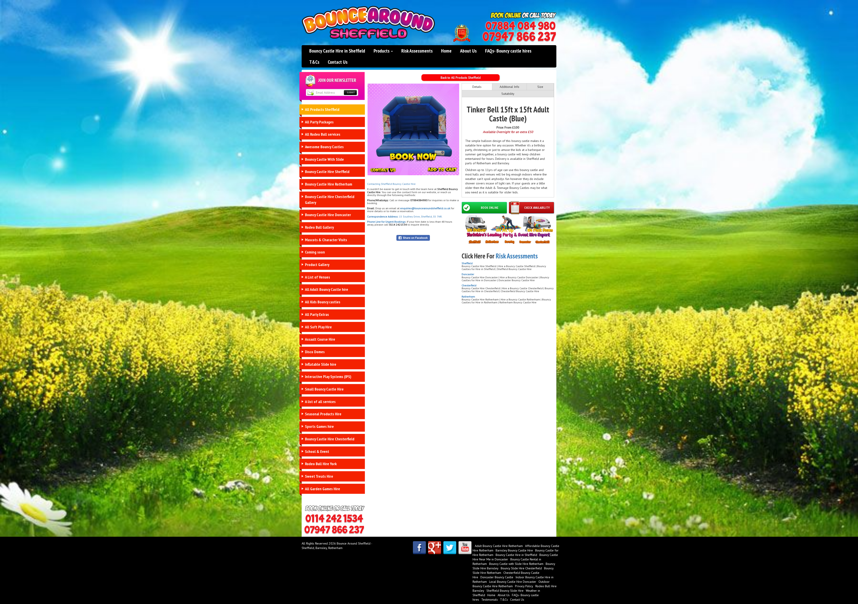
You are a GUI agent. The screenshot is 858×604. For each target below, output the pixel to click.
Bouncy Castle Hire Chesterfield (329, 438)
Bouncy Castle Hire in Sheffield (337, 51)
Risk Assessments (417, 51)
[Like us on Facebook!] (419, 547)
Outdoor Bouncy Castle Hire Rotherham (511, 584)
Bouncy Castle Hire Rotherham (328, 184)
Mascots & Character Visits (326, 239)
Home (446, 51)
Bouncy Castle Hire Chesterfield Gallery (329, 199)
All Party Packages (319, 122)
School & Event (317, 451)
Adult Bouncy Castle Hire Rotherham (499, 546)
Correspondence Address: (382, 216)
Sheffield (467, 263)
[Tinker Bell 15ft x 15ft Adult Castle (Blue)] (413, 129)
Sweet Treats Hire (319, 476)
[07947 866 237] (519, 37)
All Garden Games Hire (322, 488)
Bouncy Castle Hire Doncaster (328, 214)
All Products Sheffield (322, 109)
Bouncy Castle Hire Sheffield (327, 171)
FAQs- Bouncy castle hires (508, 51)
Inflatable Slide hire (320, 364)
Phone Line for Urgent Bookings (386, 221)
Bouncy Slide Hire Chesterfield (521, 568)
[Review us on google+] (434, 547)
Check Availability (537, 208)
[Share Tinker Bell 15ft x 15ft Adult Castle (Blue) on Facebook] (413, 238)
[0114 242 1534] (520, 26)
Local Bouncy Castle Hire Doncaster (512, 582)
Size (540, 87)
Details (477, 87)
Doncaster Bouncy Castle (496, 577)
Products (382, 51)
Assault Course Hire (320, 339)
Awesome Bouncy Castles (324, 146)
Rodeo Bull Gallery (319, 227)
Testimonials (489, 600)
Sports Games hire (319, 426)
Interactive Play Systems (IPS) (328, 376)
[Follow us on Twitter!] (449, 547)
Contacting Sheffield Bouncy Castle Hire (391, 184)
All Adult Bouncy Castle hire (326, 289)
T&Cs (314, 62)
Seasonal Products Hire (323, 413)
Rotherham (468, 296)
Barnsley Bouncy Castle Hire (514, 550)
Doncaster (468, 274)
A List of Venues (317, 277)
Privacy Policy (524, 586)
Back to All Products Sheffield (461, 78)
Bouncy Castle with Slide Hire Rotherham (516, 564)
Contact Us (337, 62)
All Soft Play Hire (318, 326)
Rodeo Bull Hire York (321, 463)
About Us (468, 51)
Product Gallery (317, 264)
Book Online (489, 208)
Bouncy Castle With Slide (324, 159)
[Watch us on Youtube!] (464, 547)
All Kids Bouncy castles (322, 301)
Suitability (507, 94)
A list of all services (320, 401)
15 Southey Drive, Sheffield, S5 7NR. (420, 216)
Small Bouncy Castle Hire (324, 389)
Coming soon (315, 252)
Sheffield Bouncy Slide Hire (505, 591)
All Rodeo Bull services (322, 134)
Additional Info (509, 87)
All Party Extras (317, 314)
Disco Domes (315, 351)
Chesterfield (469, 285)
